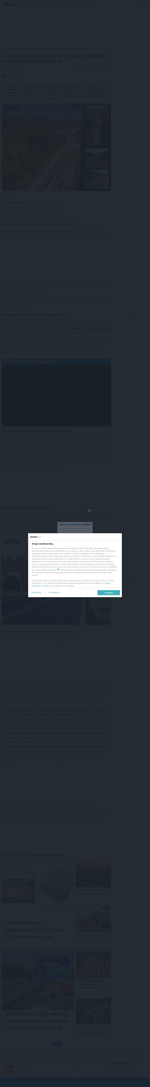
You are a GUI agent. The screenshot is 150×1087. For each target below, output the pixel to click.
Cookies (46, 586)
